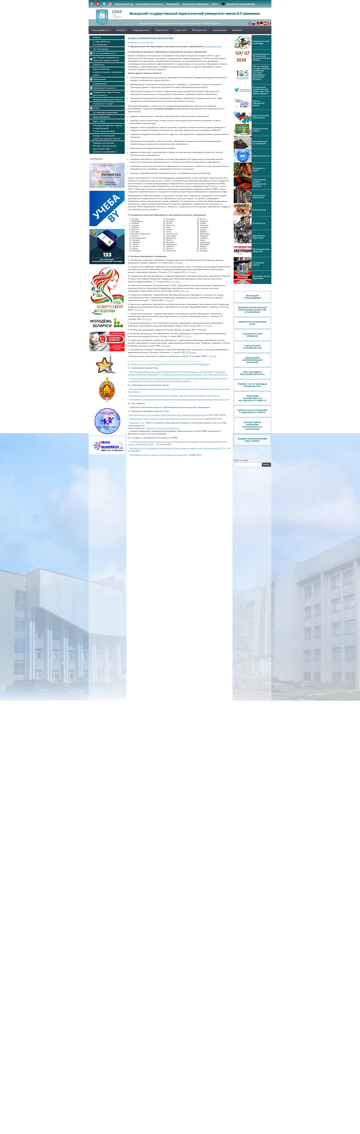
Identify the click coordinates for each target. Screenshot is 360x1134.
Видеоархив (172, 4)
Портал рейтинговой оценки (258, 103)
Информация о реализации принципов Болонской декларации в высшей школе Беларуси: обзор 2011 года (179, 399)
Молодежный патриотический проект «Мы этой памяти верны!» (261, 90)
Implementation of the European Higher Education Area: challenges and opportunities (167, 419)
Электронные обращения (195, 4)
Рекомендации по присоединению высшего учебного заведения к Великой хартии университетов (175, 395)
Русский (179, 263)
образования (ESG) (145, 444)
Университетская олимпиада (261, 42)
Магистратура (259, 210)
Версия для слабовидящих (241, 4)
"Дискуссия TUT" (137, 423)
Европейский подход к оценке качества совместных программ (158, 455)
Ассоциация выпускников (149, 4)
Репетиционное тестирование (260, 142)
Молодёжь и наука (259, 169)
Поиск (215, 4)
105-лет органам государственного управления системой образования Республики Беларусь (261, 72)
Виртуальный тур (124, 4)
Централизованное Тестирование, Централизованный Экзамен (261, 57)
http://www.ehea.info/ (212, 46)
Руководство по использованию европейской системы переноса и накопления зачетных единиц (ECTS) (178, 448)
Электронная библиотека (259, 196)
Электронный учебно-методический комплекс (259, 183)
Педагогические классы (260, 130)
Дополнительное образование (261, 116)
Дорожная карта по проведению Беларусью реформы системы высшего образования (170, 364)
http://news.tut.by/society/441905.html (163, 428)
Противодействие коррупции (261, 250)
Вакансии (237, 30)
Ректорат (121, 30)
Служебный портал (258, 264)
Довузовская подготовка (259, 237)
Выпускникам (219, 30)
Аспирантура (259, 223)
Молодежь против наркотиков (261, 277)
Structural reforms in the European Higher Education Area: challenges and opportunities (169, 415)
